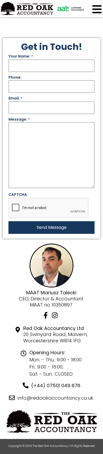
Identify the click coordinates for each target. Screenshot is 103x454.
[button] (97, 9)
